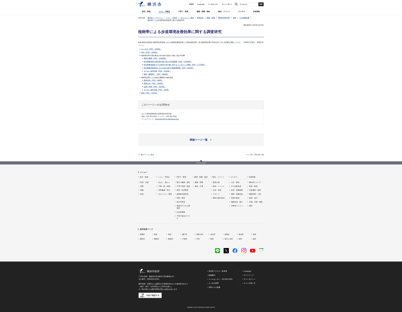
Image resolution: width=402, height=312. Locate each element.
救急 (142, 190)
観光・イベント (218, 177)
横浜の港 (216, 182)
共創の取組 (235, 198)
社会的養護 (181, 212)
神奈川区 (199, 234)
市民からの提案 (214, 287)
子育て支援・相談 (183, 186)
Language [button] (200, 4)
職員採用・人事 (255, 194)
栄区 (254, 234)
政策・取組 (253, 186)
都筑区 (156, 239)
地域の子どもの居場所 (183, 207)
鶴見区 (170, 239)
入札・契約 (235, 182)
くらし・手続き (171, 18)
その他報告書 (244, 18)
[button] (201, 139)
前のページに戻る (147, 155)
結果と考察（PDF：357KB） (155, 87)
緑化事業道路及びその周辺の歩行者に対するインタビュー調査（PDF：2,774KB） (175, 65)
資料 (234, 18)
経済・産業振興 (237, 190)
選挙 (251, 206)
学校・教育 (181, 198)
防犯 (142, 194)
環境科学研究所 (224, 18)
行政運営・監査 (255, 190)
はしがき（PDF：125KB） (151, 49)
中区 (198, 239)
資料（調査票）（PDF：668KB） (156, 74)
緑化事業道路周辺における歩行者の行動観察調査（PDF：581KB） (169, 68)
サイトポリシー (249, 279)
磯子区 (184, 234)
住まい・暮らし (164, 182)
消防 (142, 186)
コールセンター (213, 4)
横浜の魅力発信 (219, 198)
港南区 (227, 234)
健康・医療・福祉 (201, 177)
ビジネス (234, 177)
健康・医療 (199, 182)
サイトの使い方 (249, 283)
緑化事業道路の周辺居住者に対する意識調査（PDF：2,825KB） (168, 62)
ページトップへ (201, 163)
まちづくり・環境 (187, 18)
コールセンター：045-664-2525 (220, 279)
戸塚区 (184, 239)
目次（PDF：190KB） (149, 52)
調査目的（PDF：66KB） (153, 80)
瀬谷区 (142, 239)
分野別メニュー (237, 206)
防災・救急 (144, 177)
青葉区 (142, 234)
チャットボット (227, 4)
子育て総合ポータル (183, 217)
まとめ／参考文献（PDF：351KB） (157, 71)
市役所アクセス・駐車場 (218, 271)
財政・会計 (253, 198)
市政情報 (252, 177)
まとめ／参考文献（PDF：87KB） (157, 90)
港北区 (241, 234)
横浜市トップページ (155, 18)
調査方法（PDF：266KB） (154, 83)
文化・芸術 (217, 190)
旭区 (155, 234)
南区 (254, 239)
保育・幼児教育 (182, 190)
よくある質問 (214, 283)
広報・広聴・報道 (256, 202)
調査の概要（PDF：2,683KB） (155, 58)
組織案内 (212, 275)
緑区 (240, 239)
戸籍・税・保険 (164, 186)
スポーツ (216, 194)
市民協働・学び (164, 190)
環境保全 (200, 18)
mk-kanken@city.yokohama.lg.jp (167, 119)
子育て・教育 (181, 177)
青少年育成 (181, 202)
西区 (212, 239)
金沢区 (212, 234)
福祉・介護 (199, 186)
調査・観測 (211, 18)
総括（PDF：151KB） (149, 93)
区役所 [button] (191, 4)
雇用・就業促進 (237, 194)
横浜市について (255, 182)
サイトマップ (249, 275)
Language (247, 271)
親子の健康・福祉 (183, 182)
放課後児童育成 (182, 194)
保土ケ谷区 (229, 239)
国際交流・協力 (237, 202)
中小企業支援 (236, 186)
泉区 (169, 234)
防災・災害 (144, 182)
